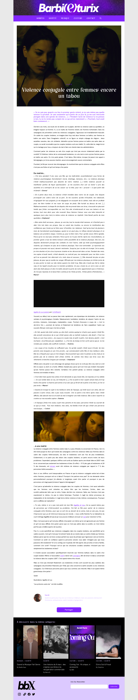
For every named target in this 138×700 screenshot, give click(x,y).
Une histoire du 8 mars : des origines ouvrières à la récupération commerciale (54, 667)
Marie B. (47, 672)
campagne (76, 556)
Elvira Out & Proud (103, 664)
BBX (73, 670)
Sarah (47, 595)
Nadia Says (22, 667)
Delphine (101, 667)
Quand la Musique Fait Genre (28, 664)
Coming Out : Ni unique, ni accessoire (80, 665)
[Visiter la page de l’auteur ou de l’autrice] (38, 598)
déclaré (52, 466)
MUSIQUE (20, 661)
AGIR (62, 556)
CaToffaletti (56, 312)
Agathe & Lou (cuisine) (41, 312)
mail (84, 517)
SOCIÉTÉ (69, 84)
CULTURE (73, 661)
